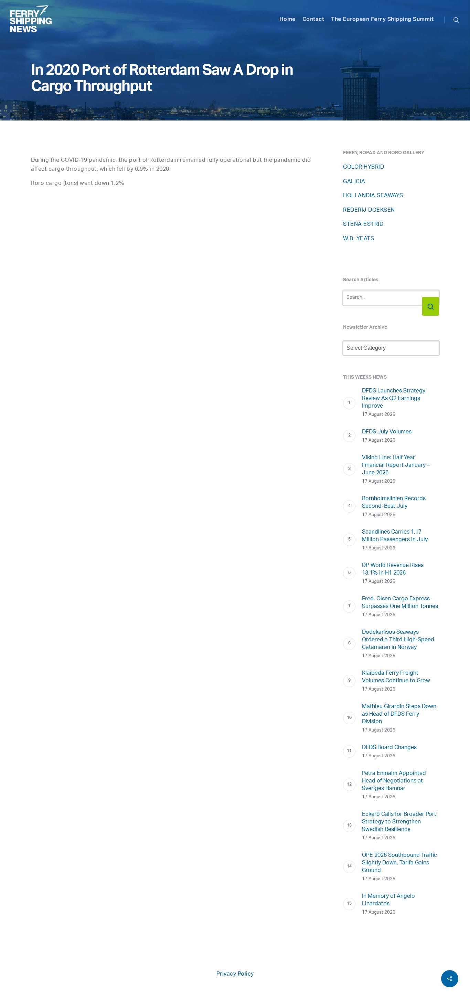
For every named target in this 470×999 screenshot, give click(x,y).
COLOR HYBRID (363, 167)
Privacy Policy (235, 974)
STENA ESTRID (363, 224)
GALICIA (354, 182)
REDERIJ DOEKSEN (369, 210)
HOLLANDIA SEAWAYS (373, 196)
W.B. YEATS (358, 239)
